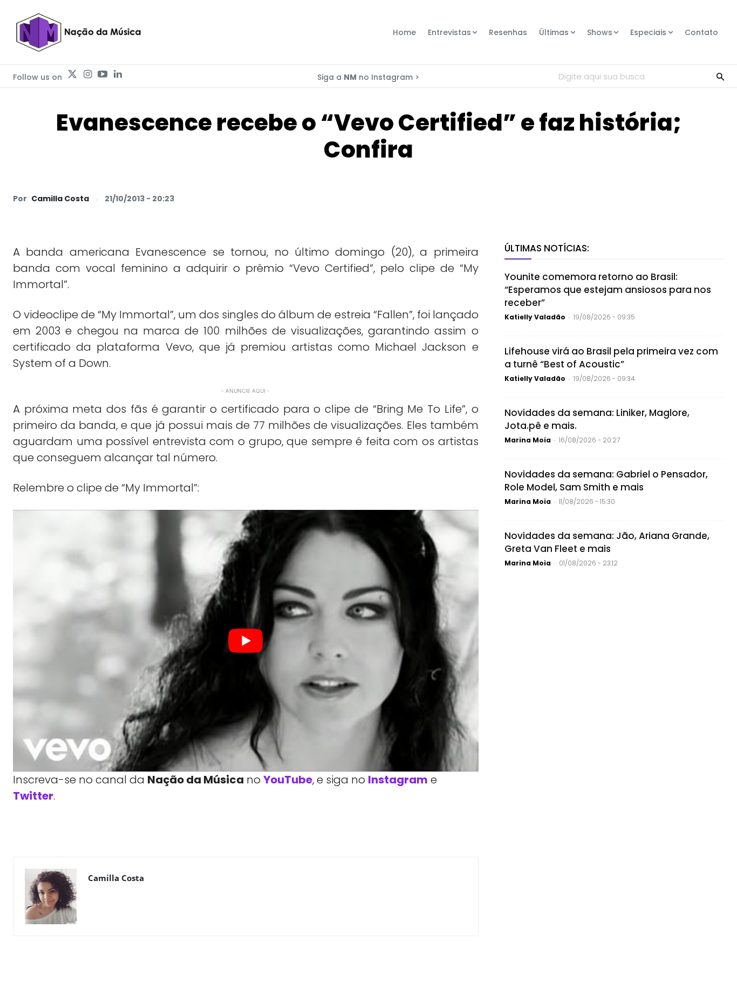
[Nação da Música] (78, 32)
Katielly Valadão (534, 317)
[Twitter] (72, 74)
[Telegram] (638, 198)
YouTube (287, 779)
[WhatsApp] (563, 198)
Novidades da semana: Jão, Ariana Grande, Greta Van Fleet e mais (606, 542)
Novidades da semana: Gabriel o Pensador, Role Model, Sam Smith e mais (606, 481)
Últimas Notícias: (546, 248)
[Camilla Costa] (51, 896)
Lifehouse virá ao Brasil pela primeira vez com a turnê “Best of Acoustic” (611, 358)
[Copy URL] (687, 198)
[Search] (720, 76)
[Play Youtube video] (246, 641)
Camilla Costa (60, 198)
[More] (712, 198)
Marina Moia (527, 440)
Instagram (398, 779)
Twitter (33, 795)
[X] (588, 198)
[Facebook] (613, 198)
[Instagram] (87, 74)
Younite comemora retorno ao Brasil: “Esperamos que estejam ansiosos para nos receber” (607, 289)
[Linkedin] (117, 74)
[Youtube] (102, 74)
